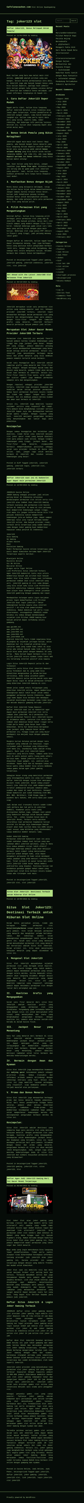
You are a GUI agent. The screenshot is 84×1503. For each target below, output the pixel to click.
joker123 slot (38, 466)
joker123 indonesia (33, 263)
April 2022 (62, 223)
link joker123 (28, 1478)
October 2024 (63, 162)
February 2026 (64, 116)
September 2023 (64, 200)
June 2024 (62, 174)
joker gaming (44, 260)
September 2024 (64, 165)
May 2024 (61, 177)
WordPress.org (64, 299)
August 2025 (63, 133)
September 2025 (64, 130)
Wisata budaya (64, 281)
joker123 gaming (14, 263)
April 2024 (62, 179)
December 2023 (64, 191)
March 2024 (62, 182)
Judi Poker (62, 255)
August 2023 (63, 202)
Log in (60, 290)
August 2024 (63, 168)
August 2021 (63, 231)
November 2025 (64, 125)
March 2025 (62, 148)
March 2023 (62, 217)
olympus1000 (47, 444)
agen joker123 (42, 1472)
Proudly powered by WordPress (21, 1497)
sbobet (60, 258)
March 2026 (62, 113)
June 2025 (62, 139)
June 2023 (62, 208)
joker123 (19, 78)
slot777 (61, 269)
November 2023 (64, 194)
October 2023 (63, 197)
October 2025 (63, 128)
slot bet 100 (63, 263)
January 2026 (63, 119)
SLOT (19, 463)
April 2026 (62, 110)
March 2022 (62, 226)
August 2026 (63, 99)
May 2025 (61, 142)
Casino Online (23, 1469)
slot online (63, 266)
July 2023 (62, 205)
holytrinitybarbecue (16, 928)
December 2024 (64, 156)
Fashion (61, 249)
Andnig (34, 36)
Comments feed (64, 296)
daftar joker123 (14, 1475)
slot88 (60, 272)
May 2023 (61, 211)
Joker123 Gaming (41, 502)
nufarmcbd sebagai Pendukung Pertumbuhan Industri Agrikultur (66, 81)
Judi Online (38, 1469)
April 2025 (62, 145)
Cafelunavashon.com (19, 7)
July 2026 (62, 102)
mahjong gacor (18, 1072)
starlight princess (66, 275)
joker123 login (45, 312)
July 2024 (62, 171)
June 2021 (62, 234)
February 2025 (64, 151)
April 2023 (62, 214)
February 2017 (64, 237)
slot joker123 (19, 266)
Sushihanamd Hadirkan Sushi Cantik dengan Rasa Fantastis (66, 73)
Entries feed (63, 293)
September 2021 (64, 228)
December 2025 (64, 122)
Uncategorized (23, 260)
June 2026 (62, 104)
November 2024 (64, 159)
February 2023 (64, 220)
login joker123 (44, 1478)
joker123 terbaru (15, 469)
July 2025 (62, 136)
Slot (19, 1169)
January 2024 (63, 188)
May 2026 (61, 107)
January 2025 (63, 153)
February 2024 (64, 185)
